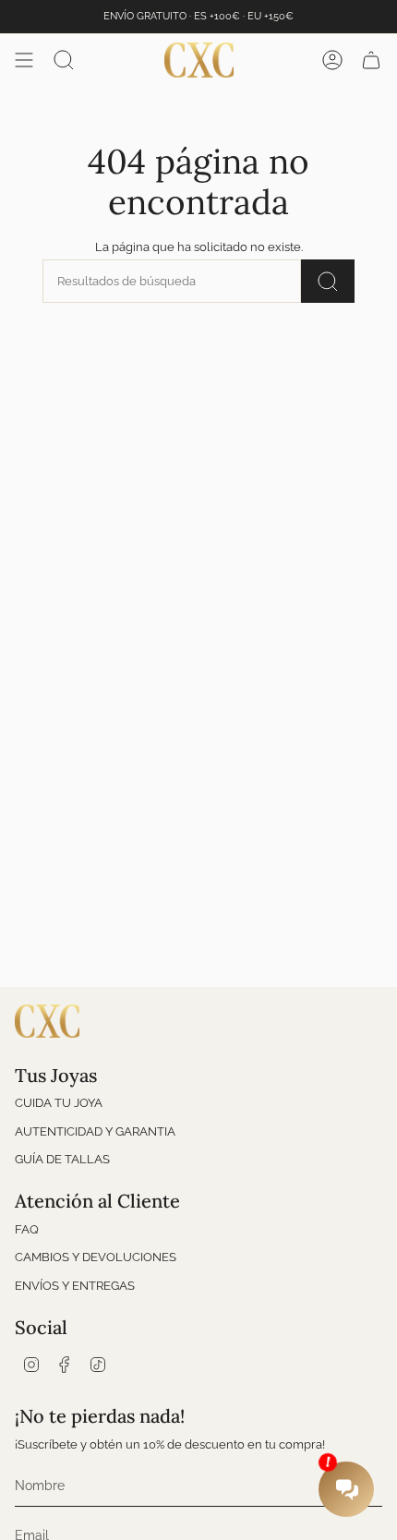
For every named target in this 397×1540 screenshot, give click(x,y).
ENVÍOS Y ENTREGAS (75, 1286)
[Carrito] (371, 60)
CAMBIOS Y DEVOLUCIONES (95, 1257)
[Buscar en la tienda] (328, 281)
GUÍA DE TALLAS (62, 1159)
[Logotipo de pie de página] (47, 1021)
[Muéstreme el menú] (24, 60)
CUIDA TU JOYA (58, 1103)
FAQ (27, 1229)
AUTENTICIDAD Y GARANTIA (95, 1131)
